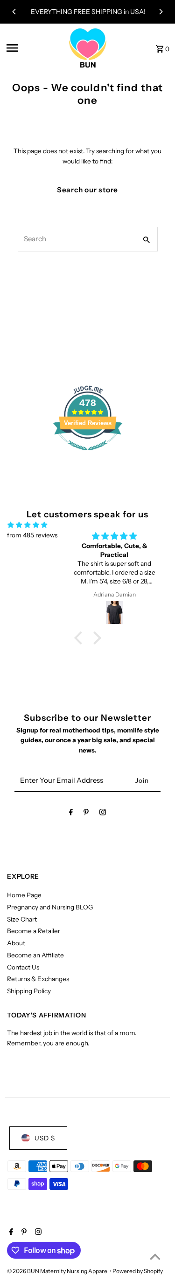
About (16, 943)
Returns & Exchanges (38, 979)
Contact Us (23, 967)
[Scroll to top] (155, 1256)
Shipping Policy (29, 991)
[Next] (161, 12)
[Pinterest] (86, 814)
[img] (27, 525)
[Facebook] (71, 814)
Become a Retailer (33, 931)
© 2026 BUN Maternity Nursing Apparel (58, 1270)
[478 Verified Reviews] (87, 455)
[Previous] (14, 12)
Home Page (24, 895)
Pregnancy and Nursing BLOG (50, 907)
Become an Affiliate (35, 955)
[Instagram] (102, 814)
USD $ (45, 1138)
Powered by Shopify (137, 1270)
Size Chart (22, 919)
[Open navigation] (34, 48)
